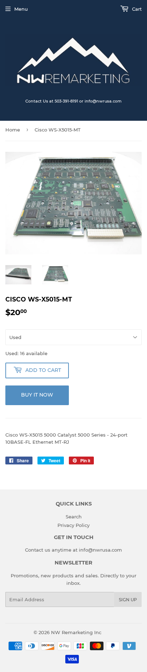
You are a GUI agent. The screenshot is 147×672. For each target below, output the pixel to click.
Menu (21, 9)
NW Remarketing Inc (76, 632)
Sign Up (128, 599)
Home (12, 130)
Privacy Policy (73, 525)
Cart (136, 9)
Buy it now (37, 395)
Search (74, 516)
